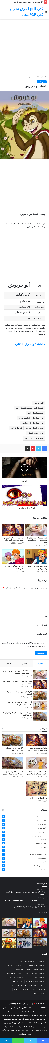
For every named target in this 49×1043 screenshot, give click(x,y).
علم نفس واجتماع (39, 866)
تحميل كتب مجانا (17, 981)
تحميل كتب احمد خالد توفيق (28, 961)
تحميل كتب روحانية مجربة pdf (37, 977)
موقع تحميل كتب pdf (40, 993)
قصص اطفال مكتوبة (34, 428)
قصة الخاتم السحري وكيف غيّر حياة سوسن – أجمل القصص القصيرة (37, 540)
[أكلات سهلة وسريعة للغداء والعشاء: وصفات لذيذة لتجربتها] (40, 705)
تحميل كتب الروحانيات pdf (15, 965)
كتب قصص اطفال (35, 433)
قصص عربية (41, 820)
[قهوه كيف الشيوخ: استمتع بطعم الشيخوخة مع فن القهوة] (40, 716)
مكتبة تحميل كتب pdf (33, 438)
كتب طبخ (42, 832)
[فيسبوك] (44, 448)
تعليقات (8, 663)
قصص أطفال (33, 77)
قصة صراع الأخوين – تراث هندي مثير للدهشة (14, 567)
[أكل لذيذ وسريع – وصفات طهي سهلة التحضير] (40, 695)
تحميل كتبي (42, 985)
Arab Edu (39, 1004)
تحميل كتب (42, 961)
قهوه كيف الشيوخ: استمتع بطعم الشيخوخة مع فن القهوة (17, 714)
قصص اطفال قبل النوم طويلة (30, 418)
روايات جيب (41, 847)
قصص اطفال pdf (35, 413)
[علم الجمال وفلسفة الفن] (36, 788)
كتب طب (42, 851)
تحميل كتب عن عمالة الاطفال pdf (36, 981)
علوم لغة (42, 839)
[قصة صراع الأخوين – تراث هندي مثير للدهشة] (13, 556)
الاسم (44, 616)
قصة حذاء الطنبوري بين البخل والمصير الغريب (37, 567)
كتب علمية (42, 862)
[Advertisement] (24, 47)
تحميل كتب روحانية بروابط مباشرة (17, 973)
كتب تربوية (42, 828)
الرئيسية (42, 77)
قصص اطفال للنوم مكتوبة (32, 423)
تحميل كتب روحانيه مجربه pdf (16, 977)
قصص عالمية (41, 824)
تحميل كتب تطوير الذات (23, 969)
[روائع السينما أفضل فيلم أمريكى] (24, 943)
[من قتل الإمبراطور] (9, 943)
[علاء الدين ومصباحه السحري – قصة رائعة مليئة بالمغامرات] (13, 530)
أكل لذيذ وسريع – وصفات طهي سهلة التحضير (28, 2)
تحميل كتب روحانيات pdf (38, 973)
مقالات (43, 869)
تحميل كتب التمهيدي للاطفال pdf (29, 408)
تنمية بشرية (42, 858)
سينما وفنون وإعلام (39, 835)
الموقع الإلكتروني (41, 634)
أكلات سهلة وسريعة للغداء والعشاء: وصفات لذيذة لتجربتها (19, 703)
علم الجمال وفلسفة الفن (38, 798)
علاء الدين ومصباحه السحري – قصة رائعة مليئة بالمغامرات (13, 539)
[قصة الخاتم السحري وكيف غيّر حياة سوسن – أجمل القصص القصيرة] (36, 530)
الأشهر (24, 663)
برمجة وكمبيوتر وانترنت (37, 854)
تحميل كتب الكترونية (40, 969)
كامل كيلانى (15, 428)
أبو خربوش (38, 403)
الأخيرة (40, 663)
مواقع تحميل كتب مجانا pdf (22, 989)
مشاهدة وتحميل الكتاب (30, 344)
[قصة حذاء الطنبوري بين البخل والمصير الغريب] (36, 556)
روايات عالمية (41, 843)
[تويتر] (38, 448)
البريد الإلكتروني (41, 625)
